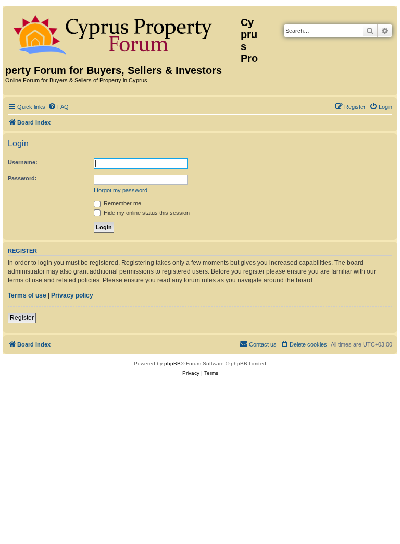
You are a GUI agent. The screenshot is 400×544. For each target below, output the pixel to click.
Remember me (121, 203)
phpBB (172, 363)
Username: (23, 162)
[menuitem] (58, 107)
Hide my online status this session (146, 212)
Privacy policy (72, 295)
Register (22, 318)
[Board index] (123, 33)
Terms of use (27, 295)
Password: (22, 178)
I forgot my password (120, 190)
